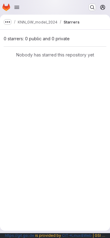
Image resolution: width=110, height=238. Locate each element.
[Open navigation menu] (17, 7)
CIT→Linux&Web (77, 235)
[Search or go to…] (92, 7)
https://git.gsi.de (19, 235)
